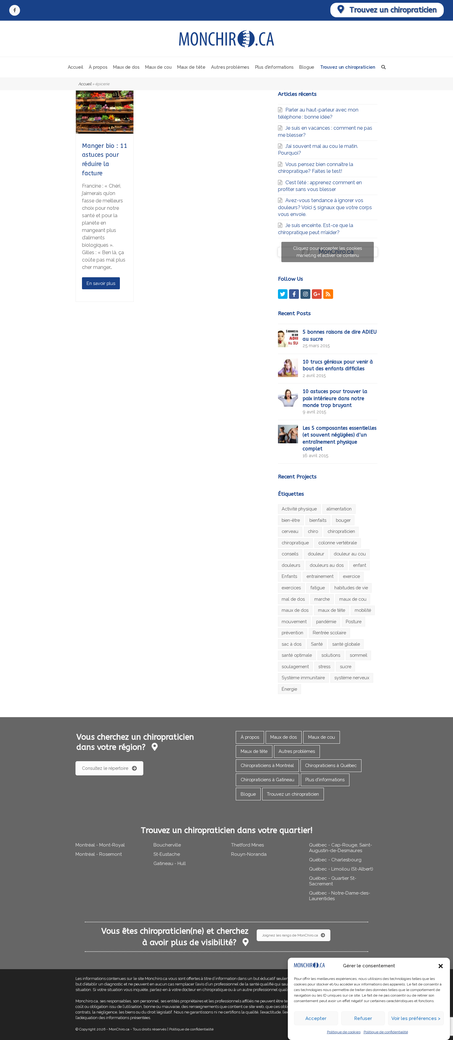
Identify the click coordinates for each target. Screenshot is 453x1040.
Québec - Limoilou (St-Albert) (341, 869)
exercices (291, 587)
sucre (345, 666)
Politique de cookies (344, 1032)
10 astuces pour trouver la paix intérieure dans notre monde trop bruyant (335, 398)
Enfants (289, 576)
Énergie (289, 689)
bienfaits (317, 520)
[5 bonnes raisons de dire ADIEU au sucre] (288, 338)
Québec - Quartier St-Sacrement (332, 881)
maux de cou (352, 599)
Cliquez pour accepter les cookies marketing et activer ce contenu (327, 252)
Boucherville (167, 845)
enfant (359, 565)
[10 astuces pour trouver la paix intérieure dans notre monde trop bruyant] (288, 397)
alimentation (339, 508)
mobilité (363, 610)
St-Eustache (166, 854)
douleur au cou (350, 553)
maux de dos (295, 610)
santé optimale (297, 655)
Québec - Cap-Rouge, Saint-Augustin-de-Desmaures (340, 847)
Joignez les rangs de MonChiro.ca (290, 935)
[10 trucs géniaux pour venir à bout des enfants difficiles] (288, 368)
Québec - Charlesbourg (335, 860)
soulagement (295, 666)
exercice (351, 576)
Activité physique (299, 508)
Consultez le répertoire (105, 768)
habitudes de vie (351, 587)
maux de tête (331, 610)
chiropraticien (341, 531)
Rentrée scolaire (329, 632)
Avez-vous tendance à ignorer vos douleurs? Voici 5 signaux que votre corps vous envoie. (325, 207)
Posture (353, 621)
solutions (330, 655)
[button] (441, 966)
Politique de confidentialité (386, 1032)
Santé (317, 644)
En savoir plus (101, 283)
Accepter (315, 1018)
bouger (343, 520)
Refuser (363, 1018)
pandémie (326, 621)
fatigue (317, 587)
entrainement (320, 576)
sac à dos (291, 644)
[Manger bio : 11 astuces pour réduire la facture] (104, 130)
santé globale (346, 644)
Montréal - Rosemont (99, 854)
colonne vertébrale (337, 542)
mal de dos (293, 599)
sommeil (358, 655)
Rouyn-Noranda (249, 854)
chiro (313, 531)
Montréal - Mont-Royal (100, 845)
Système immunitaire (303, 677)
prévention (292, 632)
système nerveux (351, 677)
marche (322, 599)
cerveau (290, 531)
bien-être (291, 520)
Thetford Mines (247, 845)
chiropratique (295, 542)
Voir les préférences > (415, 1018)
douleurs (291, 565)
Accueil (85, 84)
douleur (316, 553)
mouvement (294, 621)
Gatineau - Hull (169, 863)
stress (324, 666)
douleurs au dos (327, 565)
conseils (290, 553)
